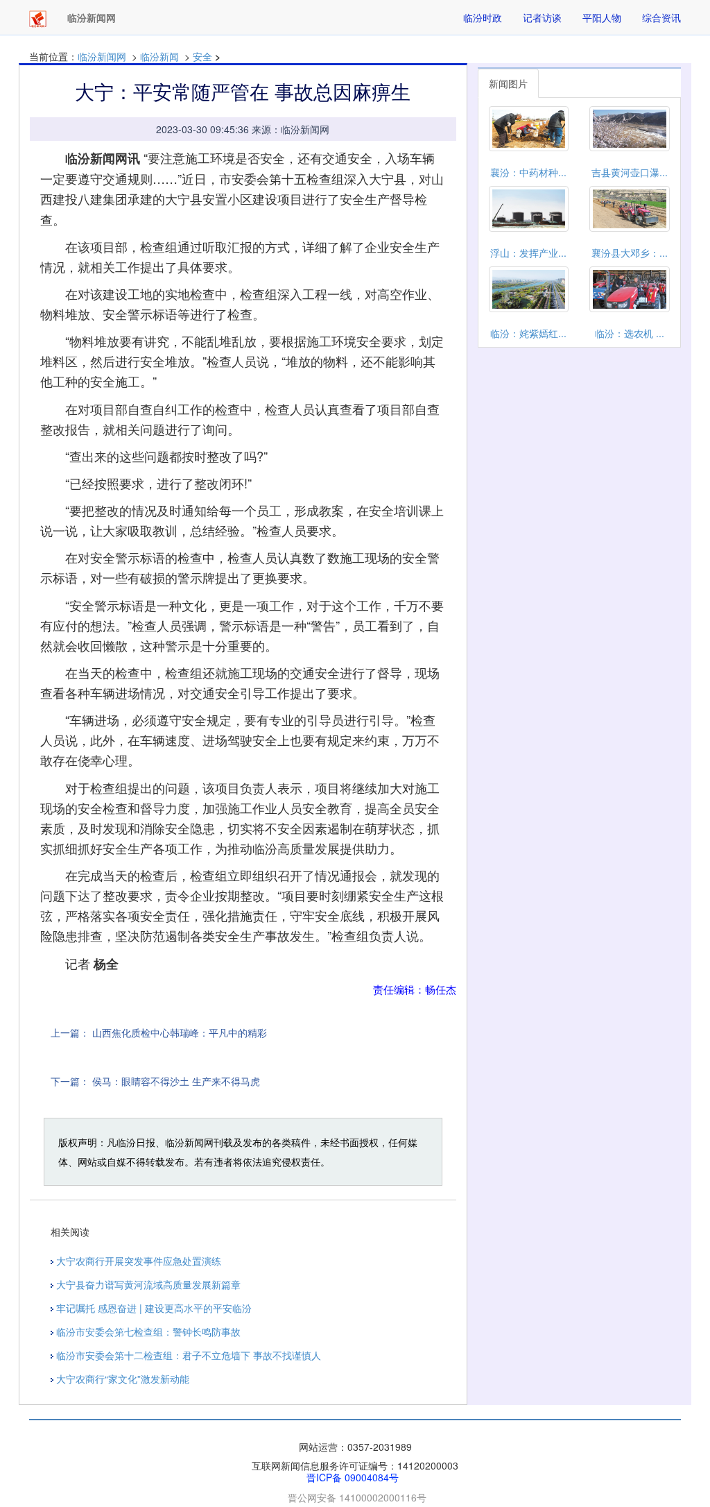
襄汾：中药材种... (528, 172)
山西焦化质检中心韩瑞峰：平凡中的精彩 (179, 1032)
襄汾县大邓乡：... (629, 252)
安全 (202, 56)
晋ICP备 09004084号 (352, 1477)
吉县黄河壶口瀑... (629, 172)
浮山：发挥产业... (528, 252)
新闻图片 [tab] (508, 83)
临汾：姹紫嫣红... (528, 333)
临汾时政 (482, 17)
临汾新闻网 (102, 56)
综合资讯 (661, 17)
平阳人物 (601, 17)
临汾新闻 (159, 56)
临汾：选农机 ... (629, 333)
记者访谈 (542, 17)
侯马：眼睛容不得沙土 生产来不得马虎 (176, 1081)
